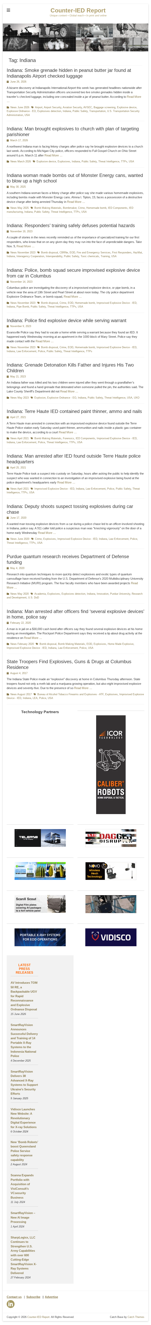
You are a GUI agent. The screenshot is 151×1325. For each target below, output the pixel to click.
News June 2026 (19, 107)
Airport (38, 107)
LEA (35, 698)
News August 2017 (21, 694)
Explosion (40, 397)
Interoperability (54, 256)
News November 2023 (22, 252)
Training (105, 256)
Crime (81, 207)
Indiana (67, 111)
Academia (40, 593)
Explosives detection (49, 111)
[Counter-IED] (75, 50)
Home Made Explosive (121, 643)
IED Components (117, 207)
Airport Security (52, 107)
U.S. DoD (33, 597)
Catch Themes (136, 1317)
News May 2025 (19, 207)
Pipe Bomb (23, 306)
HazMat (137, 252)
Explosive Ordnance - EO (21, 111)
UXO (136, 397)
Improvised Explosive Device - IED (116, 302)
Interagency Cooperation (30, 256)
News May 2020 (19, 593)
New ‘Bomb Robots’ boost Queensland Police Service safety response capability (24, 1150)
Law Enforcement (26, 351)
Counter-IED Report (78, 10)
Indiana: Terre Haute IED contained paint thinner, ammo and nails (74, 411)
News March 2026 (20, 161)
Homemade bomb (96, 207)
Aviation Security (72, 107)
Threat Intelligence (108, 161)
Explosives (64, 161)
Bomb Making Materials (47, 207)
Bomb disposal (49, 252)
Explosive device (126, 107)
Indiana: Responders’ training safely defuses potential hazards (71, 225)
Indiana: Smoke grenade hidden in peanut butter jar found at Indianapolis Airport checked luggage (69, 73)
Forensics (68, 438)
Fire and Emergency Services (93, 252)
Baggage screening (104, 107)
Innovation (103, 593)
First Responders (122, 252)
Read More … (53, 155)
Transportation (97, 111)
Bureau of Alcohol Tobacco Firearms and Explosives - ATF (70, 694)
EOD (72, 252)
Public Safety (80, 111)
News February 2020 (22, 643)
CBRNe (64, 252)
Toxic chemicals (90, 256)
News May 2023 (19, 397)
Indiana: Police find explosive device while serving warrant (66, 320)
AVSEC (87, 107)
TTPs (124, 161)
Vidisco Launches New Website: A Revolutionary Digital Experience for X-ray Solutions (24, 1118)
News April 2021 (19, 438)
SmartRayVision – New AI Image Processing (23, 1217)
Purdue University (120, 593)
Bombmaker (69, 207)
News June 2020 (19, 538)
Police (41, 351)
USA (27, 115)
